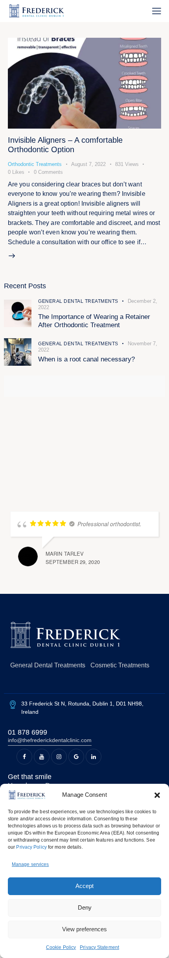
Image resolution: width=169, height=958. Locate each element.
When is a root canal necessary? (86, 359)
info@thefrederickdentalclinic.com (50, 740)
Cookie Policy (61, 947)
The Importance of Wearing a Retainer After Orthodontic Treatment (94, 321)
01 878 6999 (27, 732)
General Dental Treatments (78, 301)
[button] (157, 795)
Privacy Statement (99, 947)
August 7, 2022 (88, 164)
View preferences (84, 929)
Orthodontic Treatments (35, 164)
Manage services (30, 864)
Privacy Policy (31, 847)
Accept (84, 885)
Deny (85, 907)
